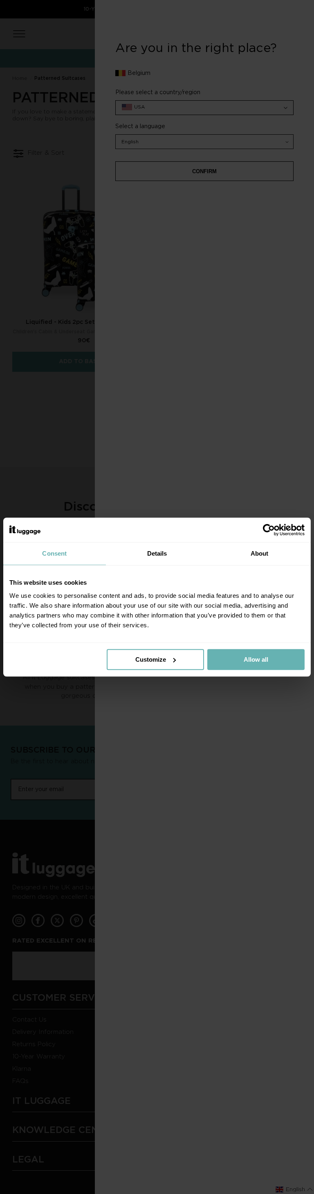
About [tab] (260, 553)
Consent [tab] (54, 553)
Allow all (256, 659)
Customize (150, 659)
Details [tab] (157, 553)
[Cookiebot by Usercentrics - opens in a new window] (269, 530)
